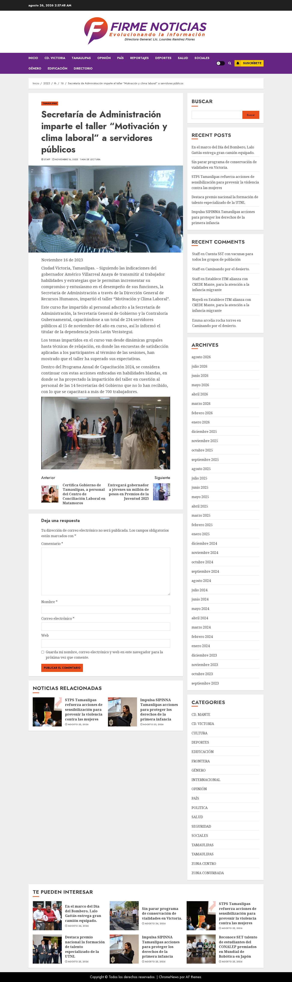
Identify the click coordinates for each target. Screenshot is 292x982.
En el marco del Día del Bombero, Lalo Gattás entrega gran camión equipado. (83, 913)
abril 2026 (200, 394)
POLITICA (200, 807)
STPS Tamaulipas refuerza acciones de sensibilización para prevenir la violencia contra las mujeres (83, 710)
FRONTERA (201, 761)
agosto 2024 (201, 580)
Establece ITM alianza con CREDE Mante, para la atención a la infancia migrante (220, 284)
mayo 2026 (200, 385)
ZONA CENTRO (204, 863)
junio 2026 (200, 375)
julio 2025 (199, 478)
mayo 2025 (200, 496)
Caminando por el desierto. (227, 269)
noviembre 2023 (205, 664)
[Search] (229, 63)
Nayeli (197, 299)
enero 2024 (201, 645)
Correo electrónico (57, 618)
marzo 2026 (201, 403)
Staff (47, 159)
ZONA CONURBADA (208, 873)
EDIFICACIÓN (57, 68)
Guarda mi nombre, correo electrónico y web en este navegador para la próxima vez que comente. (104, 655)
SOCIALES (202, 58)
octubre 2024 (202, 562)
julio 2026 (199, 366)
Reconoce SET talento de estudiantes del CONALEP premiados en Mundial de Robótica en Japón (238, 947)
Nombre (49, 601)
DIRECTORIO (83, 68)
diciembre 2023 (204, 655)
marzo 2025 (201, 515)
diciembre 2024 (204, 543)
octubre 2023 (202, 673)
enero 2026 (201, 422)
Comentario (52, 543)
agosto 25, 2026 (78, 724)
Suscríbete (252, 63)
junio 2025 (200, 487)
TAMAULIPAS (81, 58)
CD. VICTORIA (54, 58)
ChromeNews (169, 977)
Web (45, 635)
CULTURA (199, 733)
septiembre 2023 (205, 683)
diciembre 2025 (204, 431)
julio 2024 (199, 590)
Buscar (202, 101)
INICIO (33, 58)
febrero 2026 (202, 413)
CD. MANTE (201, 714)
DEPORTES (163, 58)
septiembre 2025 (205, 459)
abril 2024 (200, 618)
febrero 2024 (202, 636)
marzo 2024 (201, 627)
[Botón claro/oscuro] (220, 63)
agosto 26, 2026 (78, 925)
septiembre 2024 (205, 571)
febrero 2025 (202, 524)
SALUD (183, 58)
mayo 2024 (200, 608)
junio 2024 (200, 599)
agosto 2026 (201, 357)
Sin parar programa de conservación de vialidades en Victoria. (162, 913)
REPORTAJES (139, 58)
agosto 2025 (201, 468)
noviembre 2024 (205, 552)
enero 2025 (201, 534)
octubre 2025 (202, 450)
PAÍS (120, 58)
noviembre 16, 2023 (66, 159)
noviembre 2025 (205, 440)
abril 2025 (200, 506)
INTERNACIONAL (206, 779)
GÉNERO (34, 68)
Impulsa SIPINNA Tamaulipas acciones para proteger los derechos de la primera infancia (159, 710)
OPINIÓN (104, 58)
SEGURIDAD (201, 826)
